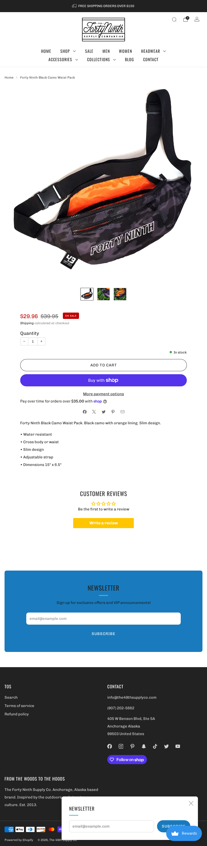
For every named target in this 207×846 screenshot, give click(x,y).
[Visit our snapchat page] (143, 746)
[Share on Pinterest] (113, 412)
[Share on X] (94, 412)
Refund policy (17, 714)
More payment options (103, 394)
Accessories (60, 59)
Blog (129, 59)
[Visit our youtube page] (178, 746)
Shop (65, 51)
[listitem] (103, 6)
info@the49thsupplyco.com (132, 697)
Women (125, 51)
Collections (98, 59)
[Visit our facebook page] (109, 746)
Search (11, 697)
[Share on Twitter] (104, 412)
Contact (151, 59)
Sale (89, 51)
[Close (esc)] (191, 803)
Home (46, 51)
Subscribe (103, 633)
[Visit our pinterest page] (132, 746)
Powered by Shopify (19, 840)
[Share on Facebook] (85, 412)
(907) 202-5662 (120, 708)
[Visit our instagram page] (121, 746)
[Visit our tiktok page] (155, 746)
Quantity (29, 333)
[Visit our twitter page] (166, 746)
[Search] (174, 19)
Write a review (103, 523)
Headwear (150, 51)
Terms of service (19, 705)
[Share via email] (122, 412)
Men (106, 51)
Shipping (27, 323)
